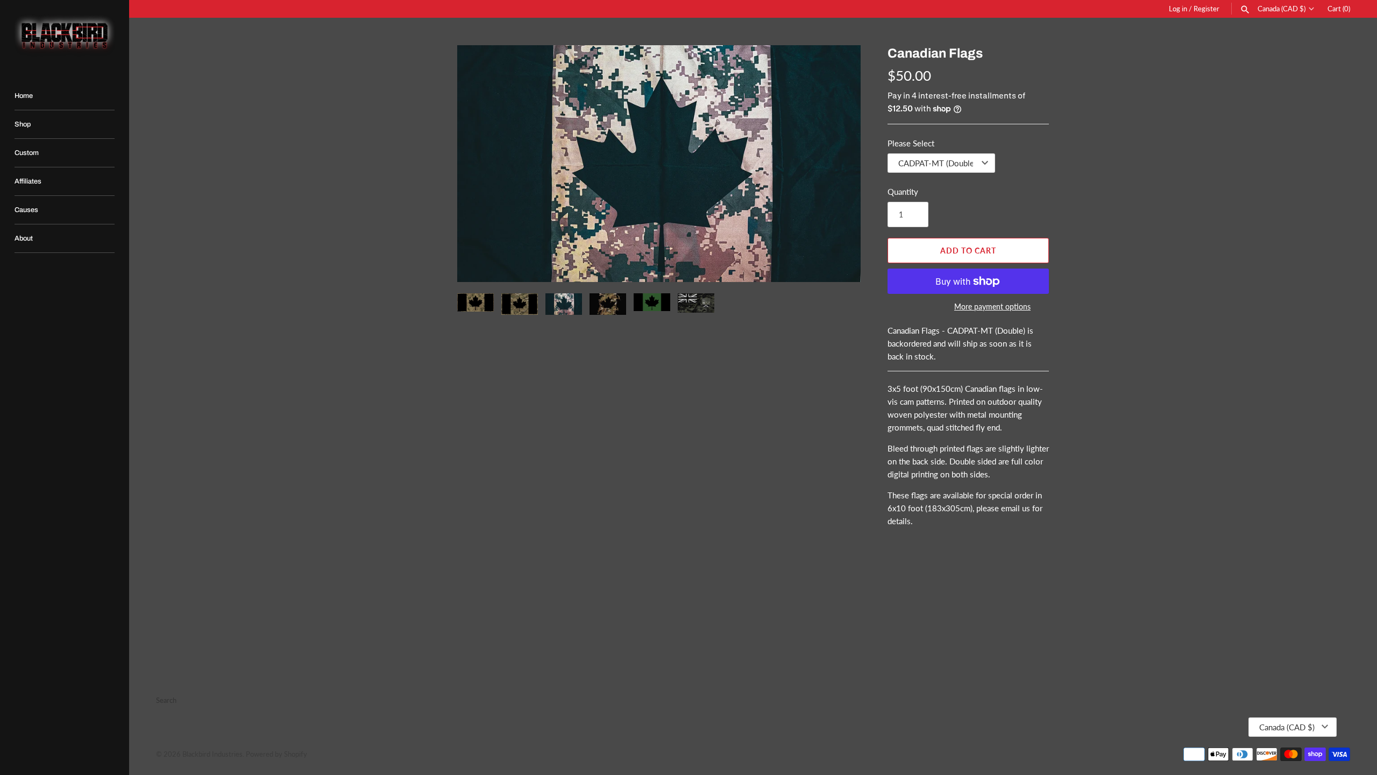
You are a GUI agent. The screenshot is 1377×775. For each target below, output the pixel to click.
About (24, 238)
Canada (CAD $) (1281, 9)
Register (1206, 8)
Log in (1178, 8)
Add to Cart (968, 250)
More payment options (992, 306)
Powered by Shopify (276, 754)
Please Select (911, 143)
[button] (480, 163)
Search (166, 700)
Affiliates (28, 181)
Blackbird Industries (212, 754)
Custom (27, 153)
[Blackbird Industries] (64, 36)
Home (24, 96)
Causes (26, 210)
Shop (23, 124)
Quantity (903, 191)
